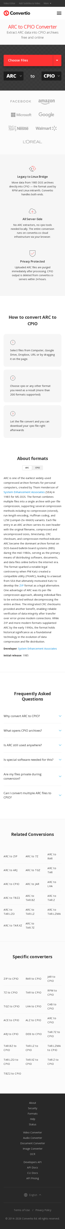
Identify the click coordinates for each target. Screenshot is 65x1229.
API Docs (32, 1167)
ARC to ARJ (10, 870)
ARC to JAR (32, 884)
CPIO (37, 467)
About (32, 1102)
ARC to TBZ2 (12, 897)
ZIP (21, 585)
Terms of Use (22, 1210)
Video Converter (32, 1132)
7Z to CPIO (11, 992)
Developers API (32, 1162)
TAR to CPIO (34, 992)
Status (32, 1124)
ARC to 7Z (32, 856)
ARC (27, 467)
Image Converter (32, 1148)
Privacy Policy (43, 1210)
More (46, 3)
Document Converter (32, 1143)
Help (32, 1119)
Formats (33, 1113)
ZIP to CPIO (11, 978)
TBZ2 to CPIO (12, 1073)
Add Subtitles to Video (29, 3)
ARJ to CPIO (11, 1034)
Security (32, 1108)
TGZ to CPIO (12, 1006)
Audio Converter (32, 1138)
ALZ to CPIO (33, 1020)
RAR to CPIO (34, 978)
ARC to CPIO (12, 884)
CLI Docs (32, 1173)
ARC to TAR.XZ (13, 925)
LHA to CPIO (34, 1006)
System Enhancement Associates (24, 492)
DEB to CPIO (34, 1034)
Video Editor (9, 3)
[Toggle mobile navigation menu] (59, 13)
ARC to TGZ (33, 870)
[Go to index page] (17, 12)
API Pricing (32, 1178)
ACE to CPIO (11, 1020)
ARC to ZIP (10, 856)
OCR (32, 1154)
